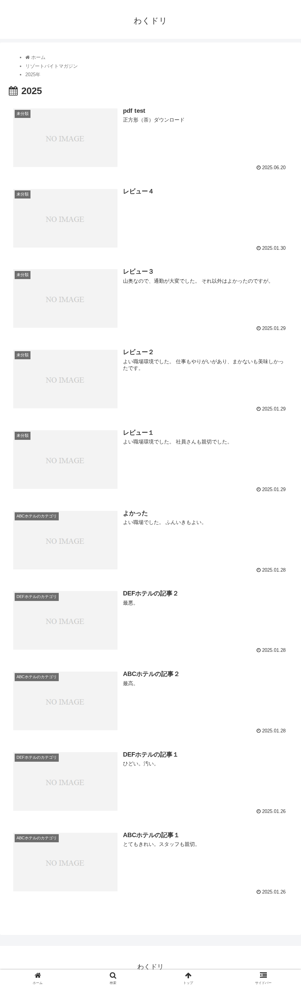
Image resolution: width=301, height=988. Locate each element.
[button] (278, 736)
